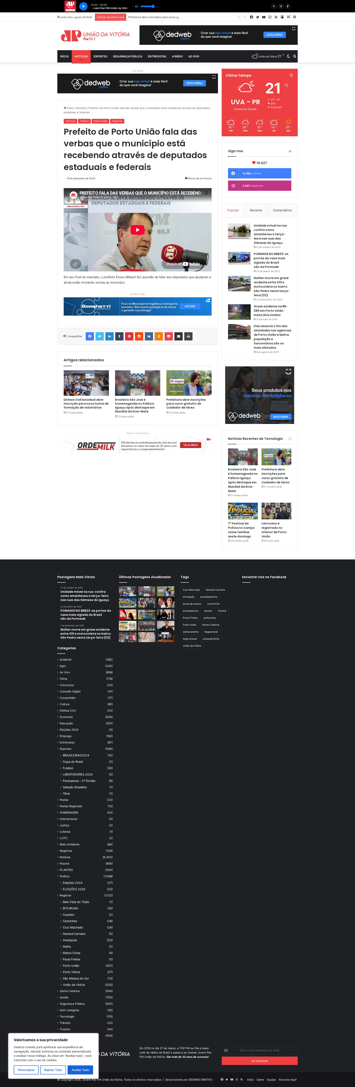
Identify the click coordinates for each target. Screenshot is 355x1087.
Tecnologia (67, 1016)
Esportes (100, 56)
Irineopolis (189, 596)
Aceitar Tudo (80, 1070)
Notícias (81, 56)
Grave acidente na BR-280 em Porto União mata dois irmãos (271, 310)
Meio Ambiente (70, 844)
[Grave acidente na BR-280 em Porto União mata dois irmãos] (239, 312)
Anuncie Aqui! (288, 1079)
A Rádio (177, 56)
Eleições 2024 (69, 729)
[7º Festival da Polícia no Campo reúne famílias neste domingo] (243, 511)
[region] (53, 1056)
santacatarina (191, 631)
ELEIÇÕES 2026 (74, 889)
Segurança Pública (127, 56)
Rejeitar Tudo (53, 1070)
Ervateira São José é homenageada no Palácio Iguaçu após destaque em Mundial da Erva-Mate (135, 405)
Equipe (271, 1079)
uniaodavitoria (211, 638)
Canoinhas (70, 921)
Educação (66, 723)
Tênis (66, 793)
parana (208, 610)
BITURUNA (70, 908)
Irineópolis (70, 940)
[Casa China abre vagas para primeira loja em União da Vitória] (127, 637)
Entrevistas (157, 56)
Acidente (65, 659)
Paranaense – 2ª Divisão (79, 781)
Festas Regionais (71, 806)
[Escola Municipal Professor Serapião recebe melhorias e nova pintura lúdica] (147, 614)
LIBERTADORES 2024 (78, 774)
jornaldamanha (208, 596)
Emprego (65, 736)
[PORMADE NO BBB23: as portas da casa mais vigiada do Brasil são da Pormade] (239, 258)
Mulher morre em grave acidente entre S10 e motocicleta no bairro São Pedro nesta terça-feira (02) (271, 286)
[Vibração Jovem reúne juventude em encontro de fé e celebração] (165, 614)
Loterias (65, 831)
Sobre (260, 1079)
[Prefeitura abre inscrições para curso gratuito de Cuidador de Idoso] (189, 383)
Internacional (68, 819)
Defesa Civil (68, 710)
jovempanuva (190, 610)
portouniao (210, 617)
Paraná (64, 863)
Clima (63, 678)
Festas (64, 799)
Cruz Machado (73, 927)
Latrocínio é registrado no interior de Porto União (274, 529)
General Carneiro (74, 933)
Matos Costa (71, 953)
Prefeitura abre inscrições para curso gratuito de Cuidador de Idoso (171, 17)
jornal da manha (192, 603)
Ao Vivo (65, 672)
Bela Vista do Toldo (76, 902)
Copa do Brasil (73, 761)
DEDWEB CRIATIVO (200, 1079)
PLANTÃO (66, 870)
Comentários (282, 210)
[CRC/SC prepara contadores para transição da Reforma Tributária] (165, 637)
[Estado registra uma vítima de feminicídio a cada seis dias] (165, 603)
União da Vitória (74, 984)
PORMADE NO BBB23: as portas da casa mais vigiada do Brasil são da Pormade (271, 260)
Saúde (64, 997)
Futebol (68, 768)
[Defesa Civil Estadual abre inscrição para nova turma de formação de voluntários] (86, 383)
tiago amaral (190, 638)
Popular (233, 210)
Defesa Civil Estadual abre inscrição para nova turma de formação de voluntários (86, 404)
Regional (117, 121)
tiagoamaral (211, 631)
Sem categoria (69, 1010)
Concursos (67, 685)
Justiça (64, 825)
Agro (63, 666)
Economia (66, 717)
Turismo (65, 1029)
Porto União (100, 121)
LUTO (63, 838)
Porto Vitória (71, 972)
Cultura (64, 704)
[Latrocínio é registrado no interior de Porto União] (276, 511)
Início (64, 56)
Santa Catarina (70, 991)
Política (84, 121)
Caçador (69, 914)
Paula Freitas (71, 959)
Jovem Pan (213, 603)
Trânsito (65, 1022)
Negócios (66, 850)
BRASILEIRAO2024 (76, 755)
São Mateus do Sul (76, 978)
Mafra (67, 946)
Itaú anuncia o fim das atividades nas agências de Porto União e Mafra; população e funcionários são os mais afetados (272, 337)
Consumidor (68, 697)
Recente (256, 210)
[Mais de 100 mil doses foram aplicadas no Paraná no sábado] (147, 637)
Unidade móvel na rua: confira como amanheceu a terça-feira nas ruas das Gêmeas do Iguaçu (270, 234)
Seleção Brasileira (75, 787)
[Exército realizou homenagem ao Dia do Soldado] (147, 626)
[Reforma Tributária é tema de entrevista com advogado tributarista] (165, 626)
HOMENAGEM (69, 812)
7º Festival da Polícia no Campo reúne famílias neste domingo (241, 529)
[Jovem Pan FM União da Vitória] (95, 35)
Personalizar (26, 1070)
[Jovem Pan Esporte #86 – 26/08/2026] (127, 626)
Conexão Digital (70, 691)
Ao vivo (193, 56)
